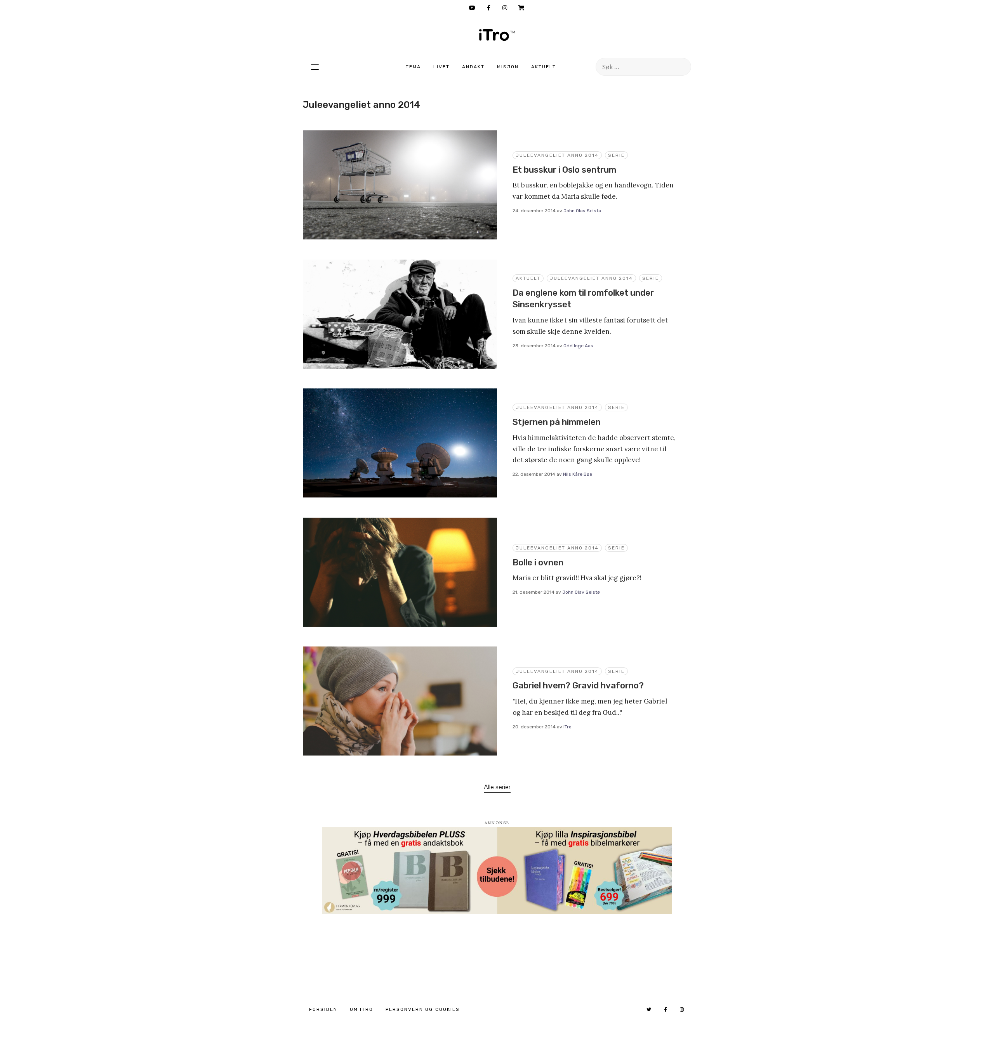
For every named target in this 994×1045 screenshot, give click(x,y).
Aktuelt (543, 66)
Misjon (508, 66)
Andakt (473, 66)
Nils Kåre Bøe (577, 474)
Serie (616, 155)
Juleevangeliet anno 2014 (557, 155)
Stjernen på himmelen (557, 422)
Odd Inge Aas (578, 345)
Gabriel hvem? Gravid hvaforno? (578, 685)
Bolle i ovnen (538, 562)
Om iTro (361, 1009)
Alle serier (497, 787)
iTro (497, 35)
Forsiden (323, 1009)
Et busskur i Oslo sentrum (564, 170)
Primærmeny (315, 67)
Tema (413, 66)
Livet (441, 66)
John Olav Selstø (582, 210)
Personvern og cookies (423, 1009)
